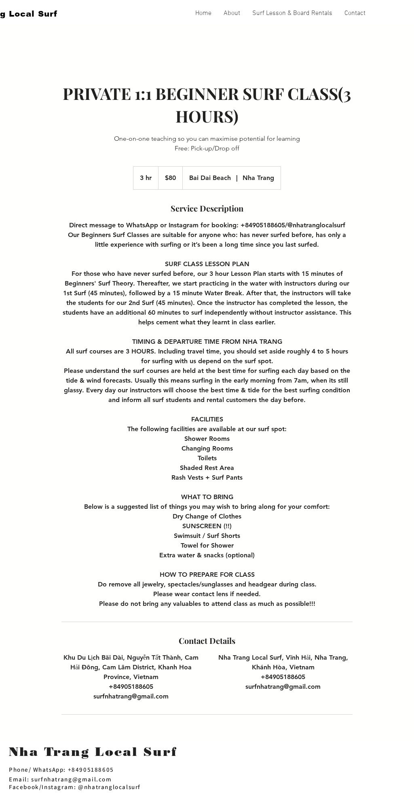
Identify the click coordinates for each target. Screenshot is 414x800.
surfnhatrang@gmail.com (71, 779)
